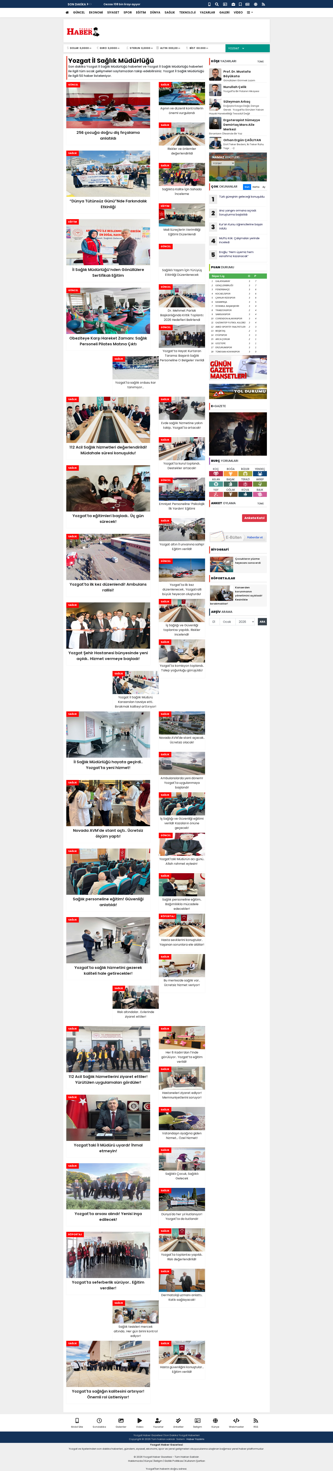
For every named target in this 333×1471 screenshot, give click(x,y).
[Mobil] (209, 4)
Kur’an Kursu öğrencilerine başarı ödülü (237, 226)
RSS (256, 1427)
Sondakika (99, 1427)
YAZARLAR (207, 12)
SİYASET (113, 12)
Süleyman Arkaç (236, 101)
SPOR (128, 12)
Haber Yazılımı (195, 1439)
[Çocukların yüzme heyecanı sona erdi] (221, 564)
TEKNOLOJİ (187, 12)
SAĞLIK (170, 12)
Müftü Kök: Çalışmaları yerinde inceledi (235, 240)
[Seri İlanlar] (240, 4)
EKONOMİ (96, 12)
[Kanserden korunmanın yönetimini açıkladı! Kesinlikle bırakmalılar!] (221, 593)
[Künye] (255, 4)
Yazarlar (158, 1427)
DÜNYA (155, 12)
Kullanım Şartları (195, 1461)
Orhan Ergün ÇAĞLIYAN (242, 140)
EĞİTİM (141, 12)
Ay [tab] (263, 187)
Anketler (178, 1427)
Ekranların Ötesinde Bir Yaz (225, 133)
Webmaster (236, 1427)
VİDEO (238, 12)
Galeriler (121, 1427)
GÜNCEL (79, 12)
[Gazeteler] (247, 4)
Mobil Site (77, 1427)
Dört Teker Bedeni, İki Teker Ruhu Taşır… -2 (243, 146)
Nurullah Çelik (234, 87)
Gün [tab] (247, 187)
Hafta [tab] (256, 187)
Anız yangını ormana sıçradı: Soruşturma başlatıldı (233, 213)
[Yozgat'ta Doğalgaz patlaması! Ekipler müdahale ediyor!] (238, 434)
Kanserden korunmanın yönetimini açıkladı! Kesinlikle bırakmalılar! (236, 596)
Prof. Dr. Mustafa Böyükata (237, 73)
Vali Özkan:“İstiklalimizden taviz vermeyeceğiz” (129, 4)
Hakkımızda (135, 1461)
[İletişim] (225, 4)
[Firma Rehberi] (233, 4)
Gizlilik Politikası (173, 1461)
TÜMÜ (260, 61)
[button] (250, 12)
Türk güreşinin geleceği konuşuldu (238, 199)
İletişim (197, 1427)
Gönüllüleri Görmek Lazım (239, 80)
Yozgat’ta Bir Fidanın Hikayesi (241, 91)
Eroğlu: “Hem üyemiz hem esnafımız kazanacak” (232, 254)
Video (140, 1427)
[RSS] (263, 4)
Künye (215, 1427)
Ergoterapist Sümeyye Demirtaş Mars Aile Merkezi (241, 125)
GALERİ (224, 12)
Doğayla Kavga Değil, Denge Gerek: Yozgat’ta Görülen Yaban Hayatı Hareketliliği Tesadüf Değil (236, 109)
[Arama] (216, 4)
